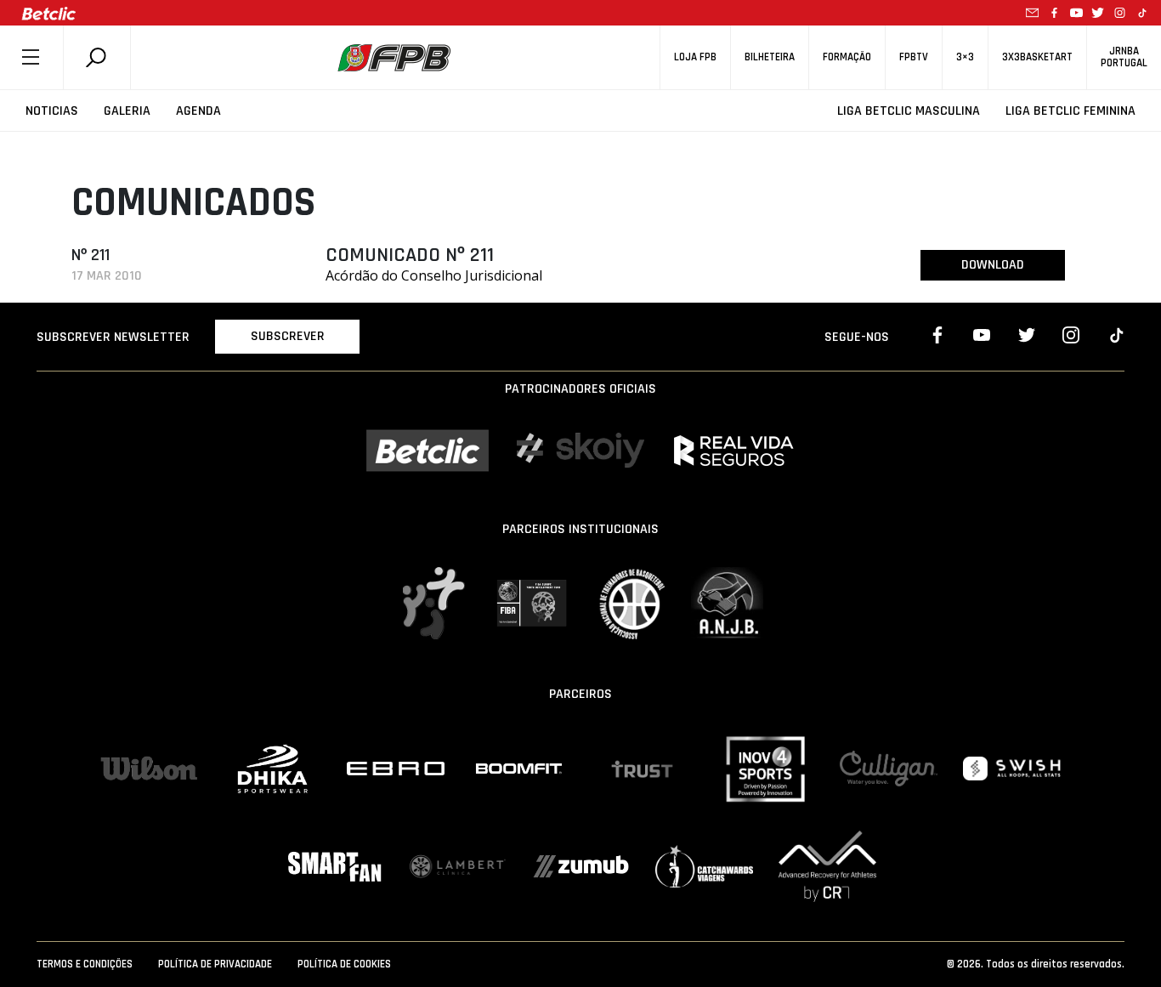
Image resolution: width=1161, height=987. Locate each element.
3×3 (965, 57)
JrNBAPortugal (1124, 57)
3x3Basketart (1037, 57)
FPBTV (913, 57)
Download (992, 265)
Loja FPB (695, 57)
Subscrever (288, 336)
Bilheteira (770, 57)
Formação (847, 57)
